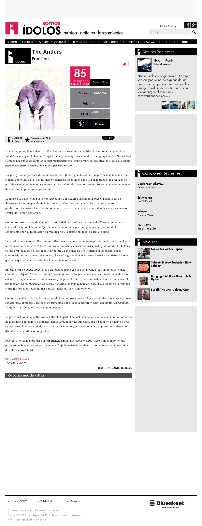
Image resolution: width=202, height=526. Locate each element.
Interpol (142, 211)
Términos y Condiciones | (21, 509)
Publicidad (46, 501)
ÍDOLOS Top (152, 41)
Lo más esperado (84, 41)
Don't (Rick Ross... (148, 201)
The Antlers (112, 367)
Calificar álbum (100, 82)
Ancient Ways (145, 215)
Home (12, 41)
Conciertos (131, 41)
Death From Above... (150, 184)
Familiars (126, 367)
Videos (171, 41)
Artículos (60, 41)
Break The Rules (146, 229)
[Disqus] (68, 435)
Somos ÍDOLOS (19, 501)
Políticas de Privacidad (47, 509)
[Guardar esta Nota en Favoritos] (27, 139)
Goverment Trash (147, 187)
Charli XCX (144, 225)
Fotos (184, 41)
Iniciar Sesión (168, 26)
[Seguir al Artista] (9, 139)
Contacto (75, 501)
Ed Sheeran (144, 197)
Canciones (110, 41)
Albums (44, 41)
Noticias (28, 41)
